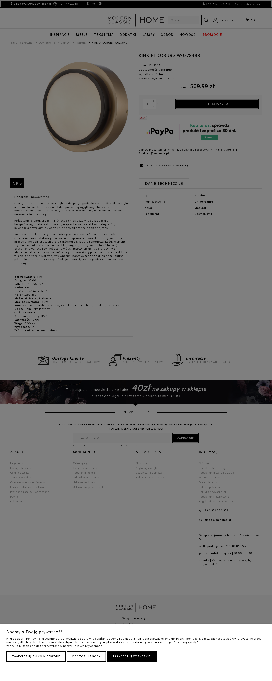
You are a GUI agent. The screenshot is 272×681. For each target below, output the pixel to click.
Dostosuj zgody (86, 656)
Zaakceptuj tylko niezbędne (36, 656)
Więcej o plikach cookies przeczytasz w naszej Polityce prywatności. (54, 645)
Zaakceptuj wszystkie (132, 656)
